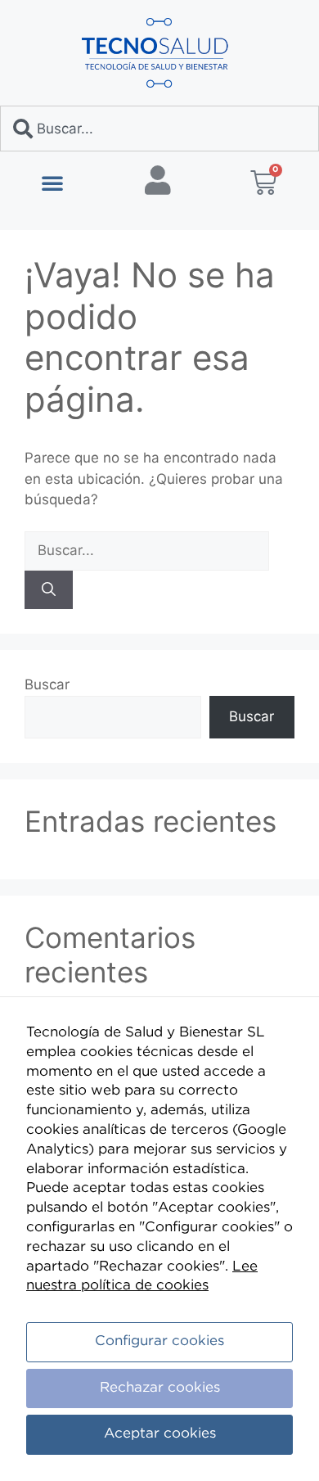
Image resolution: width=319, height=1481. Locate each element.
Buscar (47, 684)
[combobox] (159, 128)
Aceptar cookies (160, 1434)
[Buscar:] (147, 550)
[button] (52, 182)
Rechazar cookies (160, 1388)
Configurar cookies (159, 1341)
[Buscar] (49, 590)
